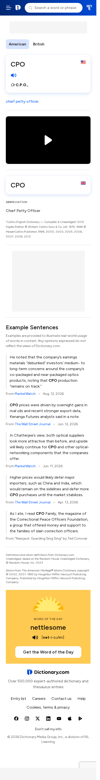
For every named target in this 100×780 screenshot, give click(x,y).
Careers (39, 698)
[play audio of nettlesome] (35, 637)
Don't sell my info (48, 729)
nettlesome (48, 627)
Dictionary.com (18, 8)
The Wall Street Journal (32, 424)
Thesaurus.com (89, 8)
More (56, 44)
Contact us (61, 698)
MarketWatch (25, 394)
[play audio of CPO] (14, 75)
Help (81, 698)
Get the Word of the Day (48, 652)
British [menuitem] (38, 44)
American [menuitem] (17, 44)
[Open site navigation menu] (9, 8)
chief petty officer (22, 101)
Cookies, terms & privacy (48, 707)
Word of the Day (48, 619)
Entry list (18, 698)
